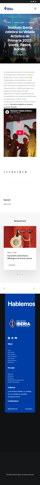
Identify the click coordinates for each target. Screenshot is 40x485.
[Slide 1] (18, 274)
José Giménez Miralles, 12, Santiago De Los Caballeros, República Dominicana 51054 (19, 394)
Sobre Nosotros (12, 360)
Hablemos (21, 304)
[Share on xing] (23, 172)
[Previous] (10, 288)
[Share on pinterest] (12, 172)
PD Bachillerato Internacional (16, 380)
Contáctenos (13, 401)
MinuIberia (11, 376)
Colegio (22, 231)
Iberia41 (20, 54)
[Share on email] (25, 172)
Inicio (9, 350)
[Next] (29, 288)
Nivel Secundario (12, 356)
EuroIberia (10, 378)
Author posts (7, 204)
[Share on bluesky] (20, 172)
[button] (31, 1)
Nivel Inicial (11, 352)
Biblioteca (10, 374)
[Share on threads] (9, 172)
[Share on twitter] (7, 172)
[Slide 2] (20, 274)
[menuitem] (31, 1)
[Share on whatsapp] (17, 172)
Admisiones (11, 362)
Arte (9, 22)
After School (11, 358)
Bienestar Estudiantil (13, 382)
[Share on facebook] (4, 172)
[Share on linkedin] (15, 172)
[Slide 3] (22, 274)
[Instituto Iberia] (9, 8)
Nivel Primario (11, 354)
